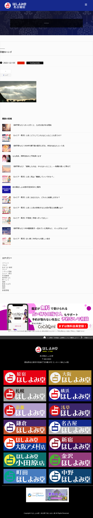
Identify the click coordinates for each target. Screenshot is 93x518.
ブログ (4, 265)
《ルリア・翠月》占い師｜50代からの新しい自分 (31, 239)
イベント (5, 263)
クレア (4, 269)
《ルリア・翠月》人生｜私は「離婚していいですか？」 (33, 177)
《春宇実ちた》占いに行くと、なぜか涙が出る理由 (31, 125)
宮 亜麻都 (5, 276)
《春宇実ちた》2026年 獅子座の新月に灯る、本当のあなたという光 (38, 146)
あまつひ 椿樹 (7, 267)
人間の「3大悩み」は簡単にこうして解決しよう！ (64, 337)
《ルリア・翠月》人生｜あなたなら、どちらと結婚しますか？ (36, 197)
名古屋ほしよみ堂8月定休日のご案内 (26, 187)
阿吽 (3, 288)
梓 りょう (5, 280)
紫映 (3, 282)
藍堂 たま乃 (6, 284)
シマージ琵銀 (7, 271)
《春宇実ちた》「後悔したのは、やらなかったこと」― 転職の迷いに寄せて (41, 166)
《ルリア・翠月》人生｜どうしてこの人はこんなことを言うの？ (37, 135)
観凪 (3, 286)
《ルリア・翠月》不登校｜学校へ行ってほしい (30, 218)
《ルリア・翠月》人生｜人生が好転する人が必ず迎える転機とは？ (37, 208)
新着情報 (5, 290)
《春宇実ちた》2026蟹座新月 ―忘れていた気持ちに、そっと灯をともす (40, 228)
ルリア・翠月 (7, 273)
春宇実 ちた (6, 278)
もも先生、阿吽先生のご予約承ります (26, 156)
